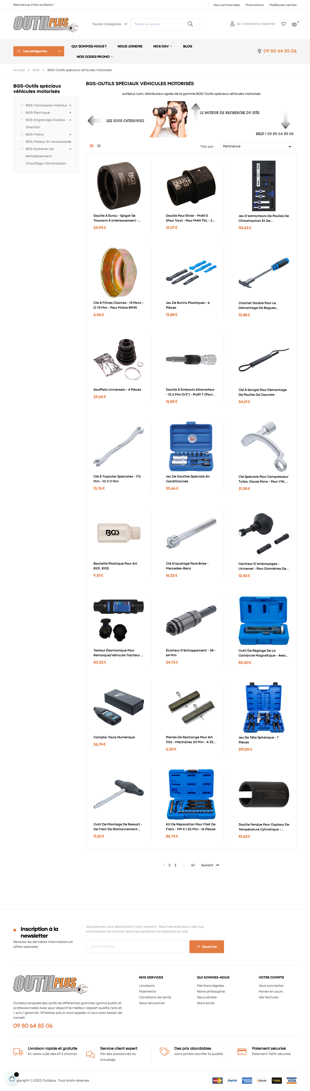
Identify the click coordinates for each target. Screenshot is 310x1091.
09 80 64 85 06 (280, 51)
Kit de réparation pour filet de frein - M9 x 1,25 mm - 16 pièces (191, 827)
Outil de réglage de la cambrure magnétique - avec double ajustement (262, 653)
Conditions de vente (155, 997)
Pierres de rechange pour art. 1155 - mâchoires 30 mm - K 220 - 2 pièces (191, 740)
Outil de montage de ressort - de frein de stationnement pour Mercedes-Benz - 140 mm (117, 827)
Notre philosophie (211, 991)
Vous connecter (271, 985)
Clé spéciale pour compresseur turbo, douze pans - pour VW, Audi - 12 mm (263, 479)
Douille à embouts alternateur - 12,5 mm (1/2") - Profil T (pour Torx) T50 (190, 392)
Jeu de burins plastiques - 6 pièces (188, 305)
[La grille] (91, 147)
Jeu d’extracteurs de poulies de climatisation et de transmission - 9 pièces (264, 219)
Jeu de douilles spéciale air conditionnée (188, 479)
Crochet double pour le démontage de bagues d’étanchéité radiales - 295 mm (258, 306)
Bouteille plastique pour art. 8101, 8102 (115, 566)
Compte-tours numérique (114, 737)
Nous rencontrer (152, 1003)
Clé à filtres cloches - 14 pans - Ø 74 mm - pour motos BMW (118, 305)
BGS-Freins (35, 134)
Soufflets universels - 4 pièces (117, 389)
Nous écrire (206, 1003)
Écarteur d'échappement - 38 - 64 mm (191, 653)
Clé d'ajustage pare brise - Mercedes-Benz (187, 566)
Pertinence (258, 146)
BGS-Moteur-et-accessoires (48, 141)
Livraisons (147, 985)
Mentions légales (210, 985)
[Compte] (233, 24)
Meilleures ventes (283, 5)
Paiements (147, 991)
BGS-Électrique (38, 112)
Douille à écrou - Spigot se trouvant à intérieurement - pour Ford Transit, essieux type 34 (117, 218)
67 (193, 865)
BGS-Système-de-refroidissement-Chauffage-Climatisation (46, 156)
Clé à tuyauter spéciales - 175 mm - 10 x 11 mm (117, 479)
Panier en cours (271, 991)
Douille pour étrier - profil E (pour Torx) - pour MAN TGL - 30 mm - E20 (190, 218)
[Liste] (99, 147)
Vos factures (269, 997)
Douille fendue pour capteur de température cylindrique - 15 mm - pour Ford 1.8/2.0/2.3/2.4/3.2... (264, 827)
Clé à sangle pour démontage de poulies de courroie (263, 392)
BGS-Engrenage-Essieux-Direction (46, 124)
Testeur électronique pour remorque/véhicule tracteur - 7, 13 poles (117, 653)
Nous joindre (207, 997)
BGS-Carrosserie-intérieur (46, 105)
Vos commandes (226, 5)
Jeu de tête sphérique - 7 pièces (259, 740)
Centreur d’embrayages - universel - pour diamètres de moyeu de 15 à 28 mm (262, 566)
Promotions (255, 5)
